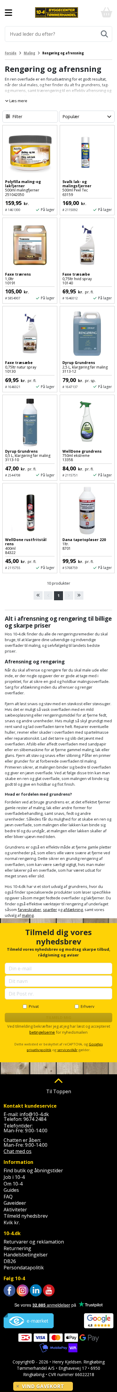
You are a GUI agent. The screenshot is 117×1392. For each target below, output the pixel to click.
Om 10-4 (13, 1183)
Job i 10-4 (14, 1177)
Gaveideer (15, 1203)
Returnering (17, 1248)
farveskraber (29, 909)
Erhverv (87, 1006)
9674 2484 (34, 1119)
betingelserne (42, 1032)
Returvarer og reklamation (34, 1241)
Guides (11, 1190)
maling (28, 915)
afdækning (73, 909)
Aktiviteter (15, 1209)
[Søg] (104, 33)
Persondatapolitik (24, 1267)
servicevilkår (67, 1050)
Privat (34, 1006)
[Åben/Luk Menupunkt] (8, 12)
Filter (17, 116)
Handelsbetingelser (26, 1254)
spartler (50, 909)
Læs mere (17, 100)
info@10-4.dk (34, 1114)
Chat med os (18, 1151)
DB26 (10, 1261)
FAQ (8, 1196)
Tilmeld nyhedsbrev (26, 1216)
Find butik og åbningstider (33, 1170)
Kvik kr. (12, 1222)
